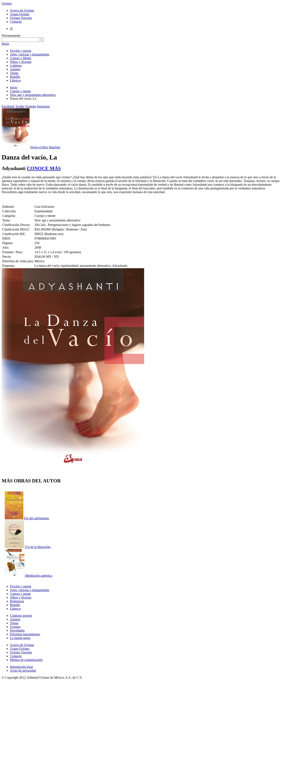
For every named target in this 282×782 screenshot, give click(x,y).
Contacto (16, 21)
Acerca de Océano (22, 10)
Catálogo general (21, 615)
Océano (7, 3)
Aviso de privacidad (23, 670)
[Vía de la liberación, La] (15, 547)
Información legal (21, 667)
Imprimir (54, 147)
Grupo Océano (19, 14)
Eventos (15, 626)
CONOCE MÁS (44, 168)
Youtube (30, 106)
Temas (14, 73)
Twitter (20, 106)
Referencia (17, 601)
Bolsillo (15, 76)
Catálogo (16, 65)
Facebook (8, 106)
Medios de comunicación (26, 660)
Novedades (17, 630)
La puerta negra (20, 638)
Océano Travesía (21, 18)
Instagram (43, 106)
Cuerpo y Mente (20, 58)
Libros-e (15, 80)
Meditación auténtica (38, 575)
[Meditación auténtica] (15, 575)
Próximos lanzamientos (25, 634)
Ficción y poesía (20, 50)
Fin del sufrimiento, (37, 518)
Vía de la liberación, (38, 547)
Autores (15, 69)
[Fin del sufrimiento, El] (14, 518)
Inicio (5, 43)
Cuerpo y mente (20, 91)
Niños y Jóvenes (20, 62)
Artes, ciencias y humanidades (29, 54)
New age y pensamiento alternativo (33, 95)
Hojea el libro (39, 147)
